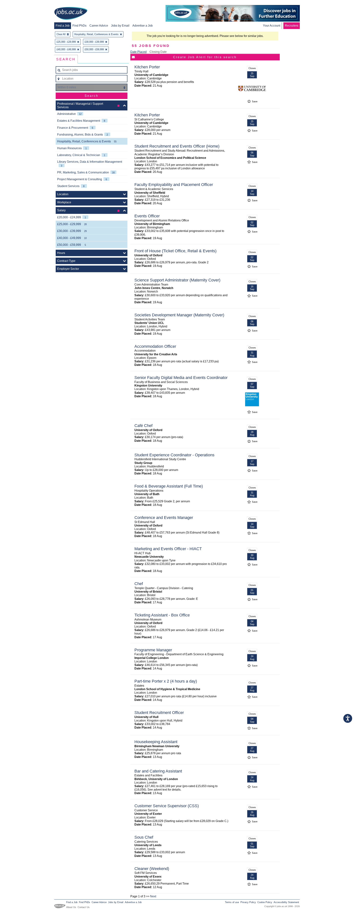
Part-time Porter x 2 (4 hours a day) (165, 681)
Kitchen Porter (147, 67)
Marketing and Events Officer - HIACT (168, 548)
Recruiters (291, 25)
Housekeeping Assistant (155, 741)
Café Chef (143, 425)
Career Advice (98, 25)
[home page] (70, 13)
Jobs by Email (120, 25)
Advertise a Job (142, 25)
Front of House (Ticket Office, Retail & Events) (175, 251)
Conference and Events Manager (163, 517)
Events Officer (147, 216)
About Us (71, 907)
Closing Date (158, 51)
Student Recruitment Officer (159, 712)
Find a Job (63, 25)
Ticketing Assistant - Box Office (162, 615)
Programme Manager (153, 650)
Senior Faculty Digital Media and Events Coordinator (181, 377)
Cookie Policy (264, 902)
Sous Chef (143, 837)
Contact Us (84, 907)
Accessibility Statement (286, 902)
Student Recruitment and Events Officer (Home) (176, 146)
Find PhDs (79, 25)
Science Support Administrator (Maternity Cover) (177, 280)
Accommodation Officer (155, 346)
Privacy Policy (248, 902)
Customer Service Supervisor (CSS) (166, 806)
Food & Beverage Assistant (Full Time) (168, 486)
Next (153, 896)
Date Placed (138, 51)
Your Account (271, 25)
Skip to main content (14, 3)
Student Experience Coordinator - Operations (174, 455)
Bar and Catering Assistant (158, 771)
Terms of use (232, 902)
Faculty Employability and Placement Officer (173, 184)
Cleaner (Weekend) (151, 868)
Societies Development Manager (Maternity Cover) (179, 315)
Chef (138, 583)
